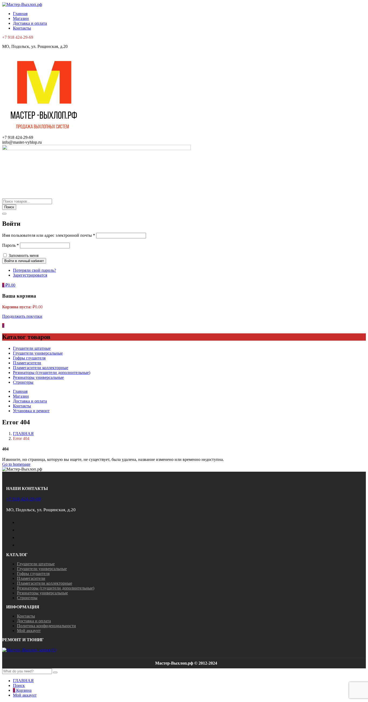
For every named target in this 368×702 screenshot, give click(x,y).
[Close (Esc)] (4, 213)
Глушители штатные (32, 348)
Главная (20, 13)
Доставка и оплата (30, 23)
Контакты (22, 28)
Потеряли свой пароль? (34, 270)
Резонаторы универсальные (38, 377)
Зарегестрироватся (30, 275)
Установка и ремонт (31, 410)
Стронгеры (23, 382)
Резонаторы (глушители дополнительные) (51, 372)
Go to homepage (16, 464)
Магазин (21, 18)
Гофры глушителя (29, 358)
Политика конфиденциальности (46, 625)
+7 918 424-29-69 (23, 499)
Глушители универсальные (38, 353)
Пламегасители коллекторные (40, 367)
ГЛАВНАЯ (23, 433)
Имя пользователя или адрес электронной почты (48, 235)
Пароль (10, 245)
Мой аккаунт (29, 630)
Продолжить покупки (22, 316)
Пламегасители (27, 363)
